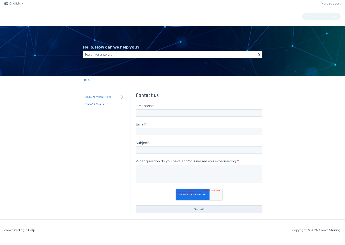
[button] (122, 97)
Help (86, 80)
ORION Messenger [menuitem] (97, 97)
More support (331, 3)
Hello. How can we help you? (111, 47)
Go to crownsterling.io (321, 16)
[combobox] (169, 54)
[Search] (259, 54)
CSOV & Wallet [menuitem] (95, 104)
